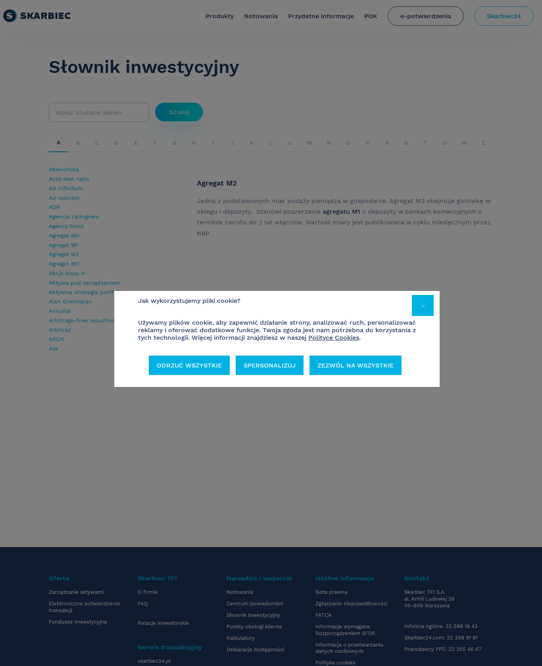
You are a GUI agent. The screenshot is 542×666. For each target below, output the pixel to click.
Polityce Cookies (333, 337)
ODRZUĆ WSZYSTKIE (189, 365)
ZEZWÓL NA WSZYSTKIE (355, 365)
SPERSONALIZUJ (270, 365)
